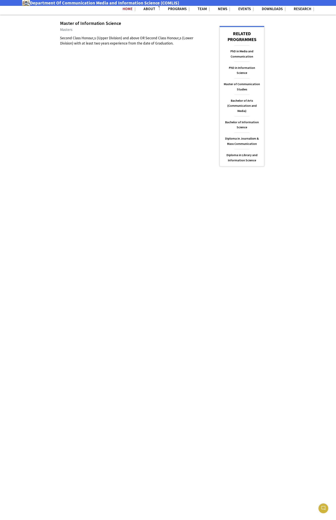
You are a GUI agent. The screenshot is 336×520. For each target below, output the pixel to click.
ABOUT (150, 8)
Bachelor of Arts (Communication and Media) (242, 106)
